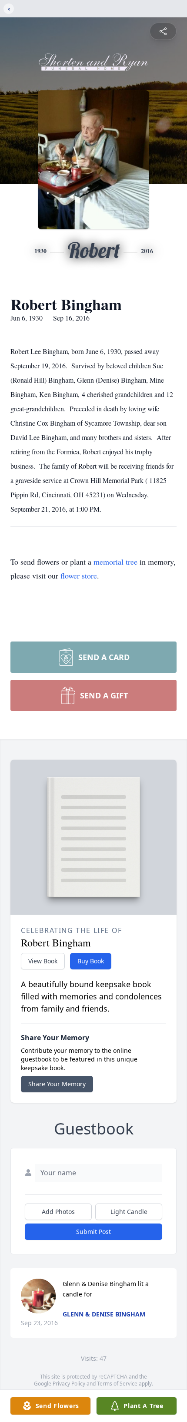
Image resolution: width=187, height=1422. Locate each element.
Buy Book (90, 961)
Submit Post (93, 1231)
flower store (78, 575)
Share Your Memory (57, 1084)
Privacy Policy (69, 1383)
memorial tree (115, 561)
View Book (42, 961)
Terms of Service (117, 1383)
